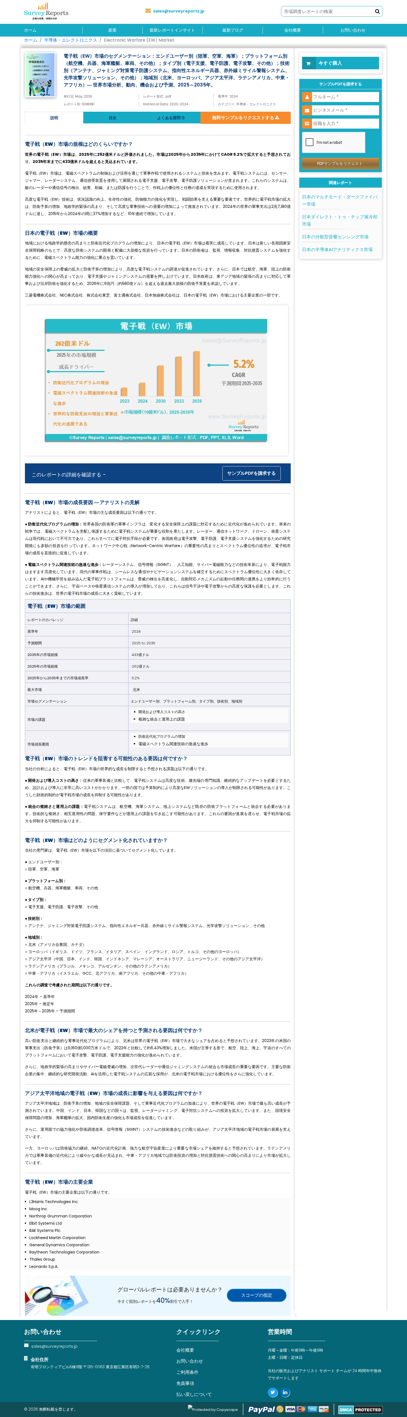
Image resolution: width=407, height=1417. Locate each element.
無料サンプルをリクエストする (243, 117)
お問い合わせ (353, 30)
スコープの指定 (256, 1295)
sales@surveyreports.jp (178, 11)
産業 (112, 30)
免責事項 (185, 1383)
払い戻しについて (194, 1394)
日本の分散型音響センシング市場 (335, 237)
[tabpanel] (158, 697)
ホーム (30, 30)
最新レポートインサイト (172, 30)
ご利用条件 (187, 1372)
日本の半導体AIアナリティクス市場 (337, 249)
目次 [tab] (113, 118)
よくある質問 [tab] (169, 118)
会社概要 (292, 30)
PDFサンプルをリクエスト (340, 163)
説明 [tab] (54, 118)
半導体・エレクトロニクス (70, 40)
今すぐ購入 (330, 63)
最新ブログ (232, 30)
